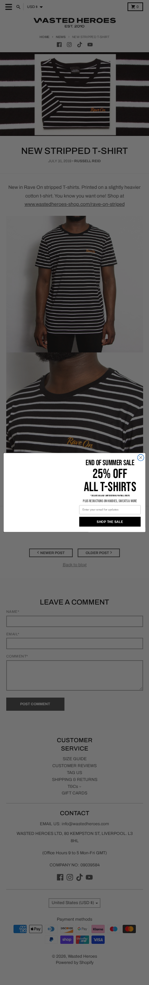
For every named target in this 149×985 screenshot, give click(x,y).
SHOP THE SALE (110, 521)
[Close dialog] (141, 457)
